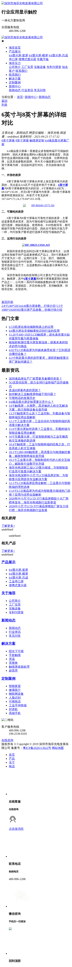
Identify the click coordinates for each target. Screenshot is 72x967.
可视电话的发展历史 (22, 398)
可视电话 (15, 701)
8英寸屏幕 (22, 140)
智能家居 (15, 686)
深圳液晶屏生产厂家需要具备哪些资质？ (35, 378)
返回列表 (7, 302)
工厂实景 (27, 67)
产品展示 (15, 51)
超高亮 (13, 670)
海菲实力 (15, 63)
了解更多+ (8, 525)
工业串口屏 (16, 581)
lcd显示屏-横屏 (38, 55)
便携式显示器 (27, 59)
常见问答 (40, 90)
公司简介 (15, 67)
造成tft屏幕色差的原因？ (25, 390)
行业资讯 (27, 90)
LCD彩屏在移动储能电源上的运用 (31, 326)
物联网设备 (16, 693)
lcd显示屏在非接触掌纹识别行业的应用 (34, 330)
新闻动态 (15, 90)
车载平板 (43, 59)
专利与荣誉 (54, 67)
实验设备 (40, 67)
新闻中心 (15, 86)
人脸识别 (15, 697)
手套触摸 (15, 655)
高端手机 (15, 713)
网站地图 (58, 747)
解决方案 (15, 78)
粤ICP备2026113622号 (37, 747)
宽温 (12, 659)
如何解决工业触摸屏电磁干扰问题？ (32, 394)
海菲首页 (15, 47)
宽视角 (13, 662)
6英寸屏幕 (8, 140)
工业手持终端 (18, 705)
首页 (20, 97)
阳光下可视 (16, 651)
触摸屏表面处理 (19, 666)
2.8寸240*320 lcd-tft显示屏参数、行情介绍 (28, 305)
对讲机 (13, 709)
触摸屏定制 (37, 140)
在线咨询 (7, 740)
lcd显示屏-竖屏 (18, 55)
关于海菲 (8, 593)
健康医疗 (15, 689)
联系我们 (21, 70)
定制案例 (15, 82)
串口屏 (13, 59)
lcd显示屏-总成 (58, 55)
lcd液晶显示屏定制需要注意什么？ (31, 401)
